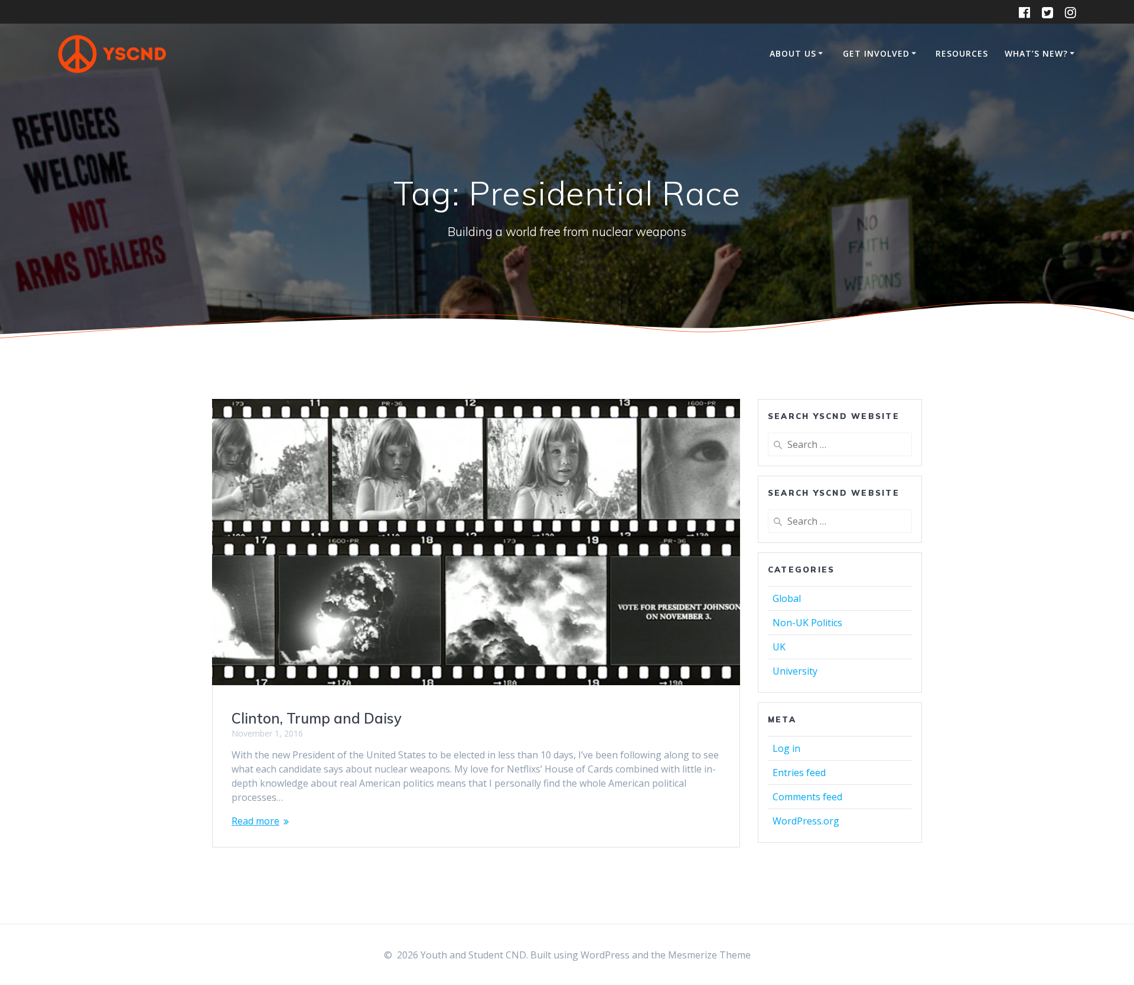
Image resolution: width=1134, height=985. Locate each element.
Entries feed (799, 772)
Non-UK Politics (807, 622)
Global (787, 598)
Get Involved (876, 53)
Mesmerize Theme (709, 954)
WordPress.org (806, 820)
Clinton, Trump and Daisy (317, 718)
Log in (786, 748)
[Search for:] (840, 444)
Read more (255, 820)
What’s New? (1036, 53)
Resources (962, 53)
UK (779, 646)
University (795, 671)
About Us (793, 53)
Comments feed (807, 796)
